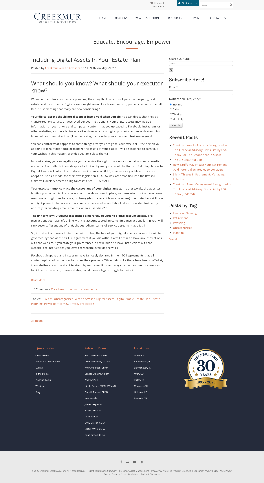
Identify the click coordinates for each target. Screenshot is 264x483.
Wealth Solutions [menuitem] (148, 18)
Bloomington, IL (142, 367)
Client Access (188, 3)
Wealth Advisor (85, 299)
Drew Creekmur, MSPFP (97, 361)
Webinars (40, 385)
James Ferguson (93, 404)
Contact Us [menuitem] (218, 18)
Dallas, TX (139, 379)
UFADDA (46, 299)
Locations (141, 348)
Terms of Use (119, 474)
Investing (179, 223)
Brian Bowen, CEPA (95, 434)
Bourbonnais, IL (142, 361)
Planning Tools (43, 379)
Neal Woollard (92, 398)
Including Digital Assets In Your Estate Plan (85, 59)
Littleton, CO (140, 392)
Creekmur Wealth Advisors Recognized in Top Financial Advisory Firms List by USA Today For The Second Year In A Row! (200, 150)
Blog (37, 392)
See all (173, 239)
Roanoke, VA (140, 398)
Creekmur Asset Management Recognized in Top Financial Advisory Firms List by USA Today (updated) (202, 189)
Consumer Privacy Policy (206, 470)
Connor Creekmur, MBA (97, 373)
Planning (178, 232)
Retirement (180, 218)
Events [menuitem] (197, 18)
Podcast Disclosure (150, 474)
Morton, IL (139, 355)
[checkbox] (201, 112)
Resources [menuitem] (175, 18)
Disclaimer (133, 474)
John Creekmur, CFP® (96, 355)
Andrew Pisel (91, 379)
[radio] (201, 104)
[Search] (171, 70)
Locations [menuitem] (121, 18)
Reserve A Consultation (158, 5)
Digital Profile (125, 299)
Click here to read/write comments (74, 289)
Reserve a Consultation (47, 361)
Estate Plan (142, 299)
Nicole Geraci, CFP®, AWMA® (100, 385)
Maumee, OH (141, 385)
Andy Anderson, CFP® (96, 367)
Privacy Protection (82, 304)
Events (39, 367)
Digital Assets (105, 299)
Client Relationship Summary (102, 470)
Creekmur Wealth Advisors (62, 68)
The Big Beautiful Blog (188, 160)
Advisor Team (95, 348)
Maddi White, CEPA (95, 428)
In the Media (42, 373)
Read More (38, 280)
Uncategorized (63, 299)
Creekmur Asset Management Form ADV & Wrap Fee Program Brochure (155, 470)
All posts (37, 321)
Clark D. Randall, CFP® (96, 392)
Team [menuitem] (102, 18)
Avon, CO (139, 373)
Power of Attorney (56, 304)
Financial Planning (185, 213)
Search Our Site (179, 59)
